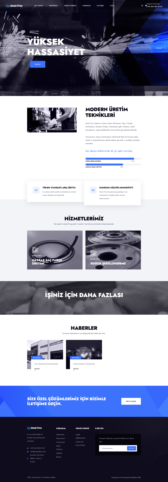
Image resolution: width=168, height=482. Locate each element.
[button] (7, 48)
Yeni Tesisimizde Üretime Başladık (46, 364)
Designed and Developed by (126, 477)
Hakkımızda (60, 434)
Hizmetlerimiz (70, 6)
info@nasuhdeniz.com (38, 451)
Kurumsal (53, 6)
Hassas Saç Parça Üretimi (47, 262)
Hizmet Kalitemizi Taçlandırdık (84, 364)
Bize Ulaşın (131, 401)
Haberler (87, 6)
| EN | (112, 6)
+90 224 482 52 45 (154, 6)
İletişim (100, 6)
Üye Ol (131, 448)
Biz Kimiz (38, 73)
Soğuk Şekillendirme (108, 263)
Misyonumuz (60, 438)
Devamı (37, 369)
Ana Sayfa (38, 6)
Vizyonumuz (60, 442)
